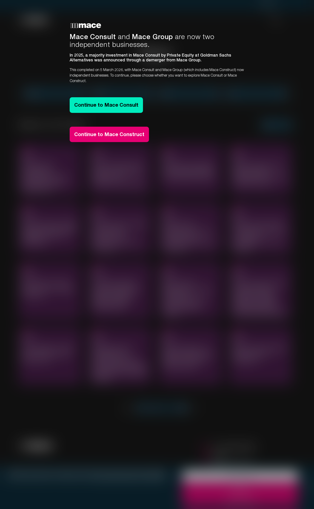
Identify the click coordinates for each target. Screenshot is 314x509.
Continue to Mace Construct (109, 134)
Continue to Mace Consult (106, 105)
